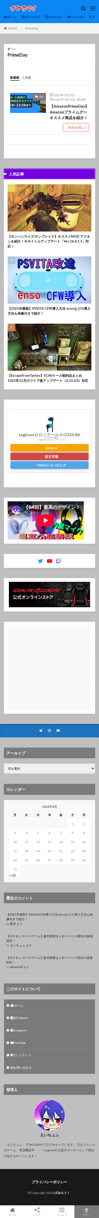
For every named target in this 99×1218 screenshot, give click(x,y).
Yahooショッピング (51, 465)
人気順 (26, 77)
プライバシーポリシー (49, 1182)
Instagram (55, 17)
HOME (13, 28)
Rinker (56, 437)
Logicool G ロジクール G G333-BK (49, 434)
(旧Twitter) (32, 17)
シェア (37, 1214)
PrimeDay (32, 28)
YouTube (77, 17)
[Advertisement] (49, 668)
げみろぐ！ (62, 1193)
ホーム (11, 17)
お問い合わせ (22, 1067)
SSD (41, 96)
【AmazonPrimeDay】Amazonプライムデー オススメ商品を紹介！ (69, 112)
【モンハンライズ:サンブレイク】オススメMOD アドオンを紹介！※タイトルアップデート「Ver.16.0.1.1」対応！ (49, 241)
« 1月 (12, 875)
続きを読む (76, 127)
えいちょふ (17, 945)
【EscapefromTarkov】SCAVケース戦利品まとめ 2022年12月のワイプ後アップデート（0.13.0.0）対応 (48, 378)
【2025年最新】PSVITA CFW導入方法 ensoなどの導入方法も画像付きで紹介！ (49, 311)
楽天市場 (51, 456)
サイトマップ (22, 1055)
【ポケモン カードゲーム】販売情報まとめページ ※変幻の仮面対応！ (49, 938)
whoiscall (16, 967)
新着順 (14, 77)
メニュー (62, 1214)
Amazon (51, 448)
